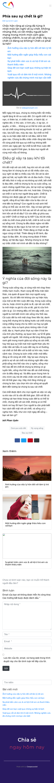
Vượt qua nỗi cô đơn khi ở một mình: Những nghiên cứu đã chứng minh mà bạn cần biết (29, 76)
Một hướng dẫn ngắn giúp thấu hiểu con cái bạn (23, 697)
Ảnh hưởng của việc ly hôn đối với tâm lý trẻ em (23, 693)
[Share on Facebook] (17, 440)
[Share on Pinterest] (30, 440)
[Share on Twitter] (23, 440)
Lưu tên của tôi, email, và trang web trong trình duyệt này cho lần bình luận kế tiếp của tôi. (27, 659)
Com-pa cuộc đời (18, 428)
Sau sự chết (27, 432)
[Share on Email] (36, 440)
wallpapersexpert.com (30, 108)
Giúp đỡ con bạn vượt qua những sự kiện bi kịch (23, 708)
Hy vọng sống (37, 428)
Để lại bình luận (10, 21)
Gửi (6, 668)
